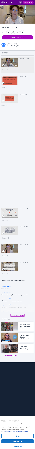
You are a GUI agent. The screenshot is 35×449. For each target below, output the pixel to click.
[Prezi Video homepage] (7, 2)
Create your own (17, 37)
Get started (28, 2)
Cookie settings (17, 446)
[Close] (32, 418)
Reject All (17, 436)
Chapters (4, 53)
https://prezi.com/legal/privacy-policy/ (16, 431)
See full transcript (17, 315)
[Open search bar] (20, 2)
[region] (17, 432)
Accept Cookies (17, 441)
